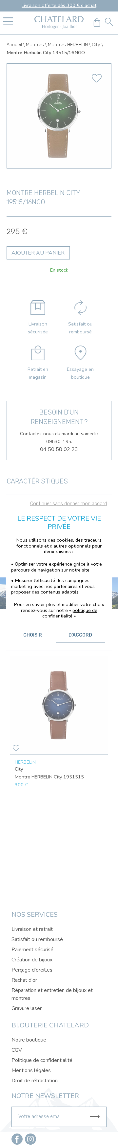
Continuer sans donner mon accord (68, 503)
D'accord (80, 635)
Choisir (32, 635)
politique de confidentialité (69, 613)
